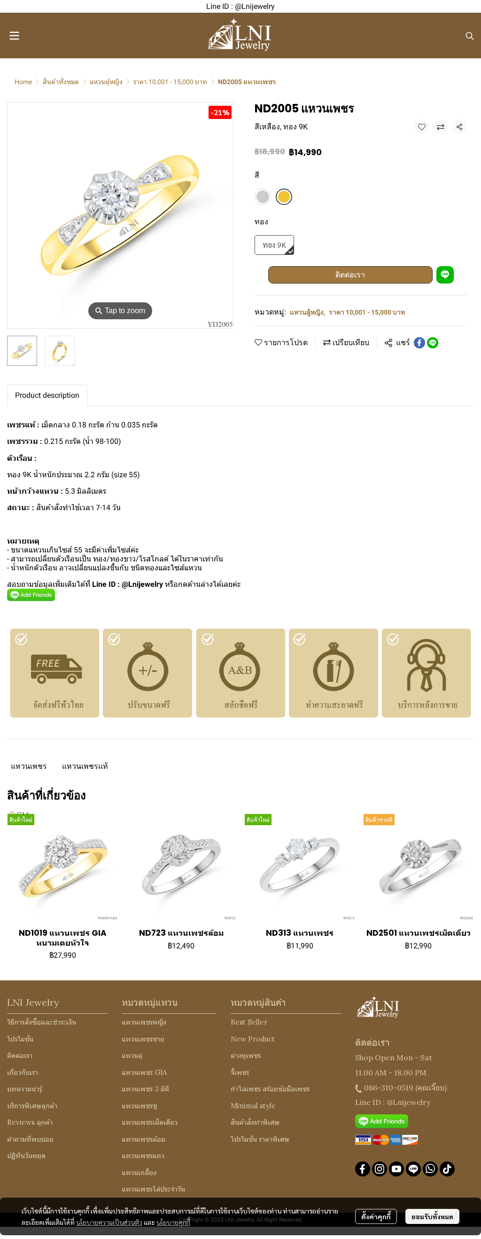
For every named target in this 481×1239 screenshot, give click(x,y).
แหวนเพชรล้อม (143, 1139)
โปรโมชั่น (20, 1038)
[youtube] (396, 1168)
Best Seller (249, 1022)
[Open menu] (14, 35)
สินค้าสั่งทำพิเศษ (255, 1122)
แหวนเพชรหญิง (144, 1022)
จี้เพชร (240, 1072)
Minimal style (253, 1105)
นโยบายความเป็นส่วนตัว (109, 1222)
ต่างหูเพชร (246, 1055)
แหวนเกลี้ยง (139, 1172)
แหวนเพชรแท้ (85, 766)
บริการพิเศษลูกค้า (32, 1105)
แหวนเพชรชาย (143, 1038)
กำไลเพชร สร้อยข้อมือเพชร (270, 1088)
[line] (413, 1168)
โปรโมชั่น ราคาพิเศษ (260, 1139)
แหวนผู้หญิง (106, 82)
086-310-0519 (388, 1087)
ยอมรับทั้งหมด (432, 1216)
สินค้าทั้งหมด (61, 82)
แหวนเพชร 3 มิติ (145, 1088)
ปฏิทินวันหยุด (26, 1155)
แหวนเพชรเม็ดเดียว (150, 1122)
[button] (469, 35)
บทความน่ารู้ (24, 1088)
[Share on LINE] (432, 342)
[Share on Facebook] (419, 342)
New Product (253, 1038)
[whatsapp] (430, 1168)
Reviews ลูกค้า (30, 1122)
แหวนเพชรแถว (143, 1155)
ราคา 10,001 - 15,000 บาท (170, 82)
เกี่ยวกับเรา (22, 1072)
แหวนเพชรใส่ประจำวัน (153, 1188)
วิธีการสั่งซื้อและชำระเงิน (41, 1022)
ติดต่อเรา (350, 274)
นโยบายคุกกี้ (173, 1222)
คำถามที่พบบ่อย (30, 1139)
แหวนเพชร (29, 766)
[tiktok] (447, 1168)
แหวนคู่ (132, 1055)
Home (23, 82)
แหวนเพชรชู (139, 1105)
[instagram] (379, 1168)
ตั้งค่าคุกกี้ (376, 1216)
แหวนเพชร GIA (144, 1072)
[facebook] (362, 1168)
